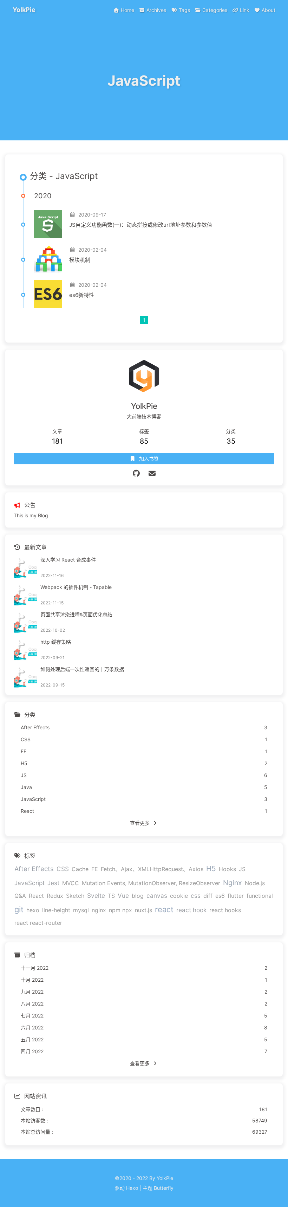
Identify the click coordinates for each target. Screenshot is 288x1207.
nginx (99, 910)
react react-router (38, 922)
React (36, 895)
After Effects (34, 869)
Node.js (255, 883)
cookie (179, 895)
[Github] (136, 473)
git (19, 909)
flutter (236, 895)
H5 (211, 868)
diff (207, 895)
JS (242, 869)
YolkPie (24, 9)
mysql (81, 910)
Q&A (20, 895)
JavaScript (29, 883)
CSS (63, 869)
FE (94, 869)
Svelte (96, 895)
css (196, 895)
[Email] (152, 473)
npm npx (120, 910)
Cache (80, 869)
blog (138, 895)
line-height (56, 910)
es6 (220, 895)
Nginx (232, 882)
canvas (156, 895)
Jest (53, 883)
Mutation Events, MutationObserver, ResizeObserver (151, 883)
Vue (123, 895)
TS (111, 895)
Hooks (227, 869)
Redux (55, 895)
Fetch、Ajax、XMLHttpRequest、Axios (152, 869)
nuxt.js (143, 910)
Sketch (75, 895)
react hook (191, 910)
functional (260, 895)
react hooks (225, 910)
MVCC (70, 883)
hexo (32, 910)
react (164, 909)
